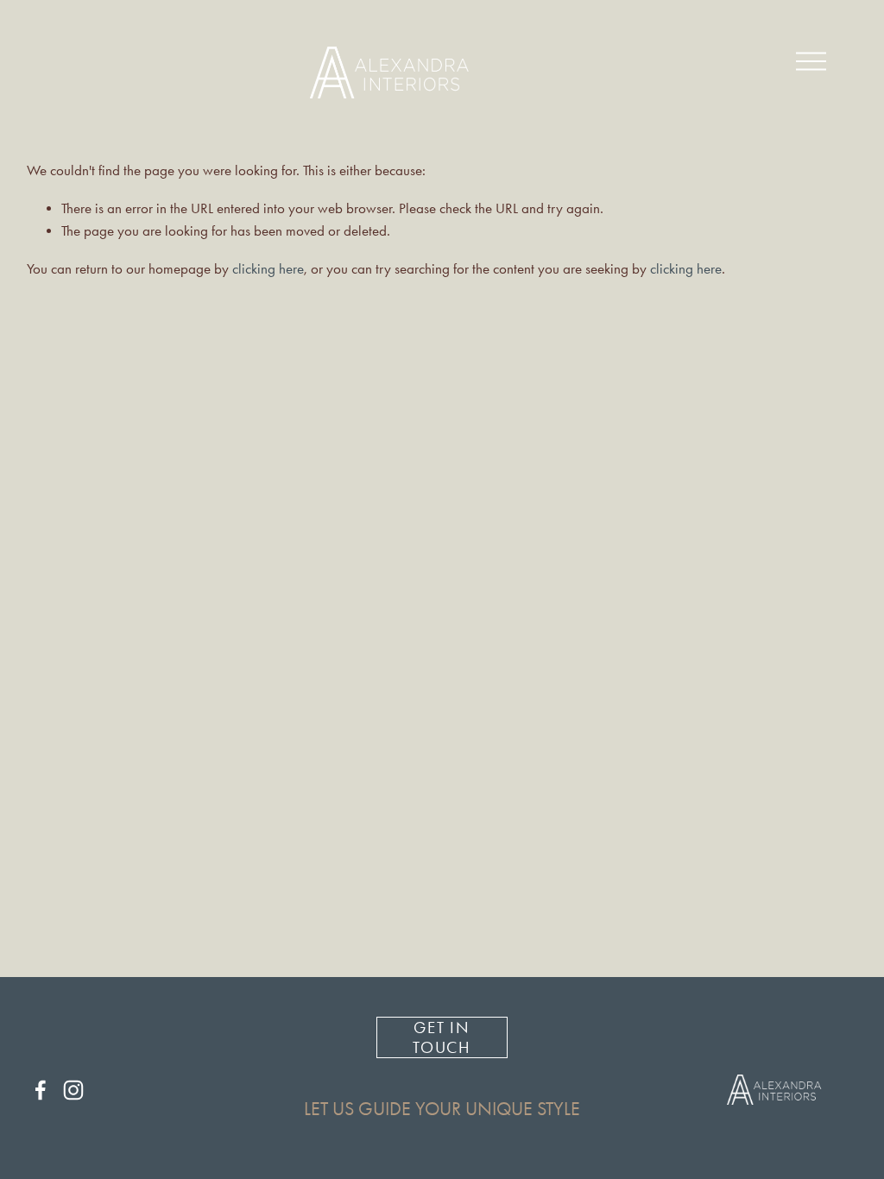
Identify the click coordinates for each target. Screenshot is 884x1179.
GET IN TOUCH (442, 1037)
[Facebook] (40, 1090)
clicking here (268, 269)
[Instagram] (73, 1090)
